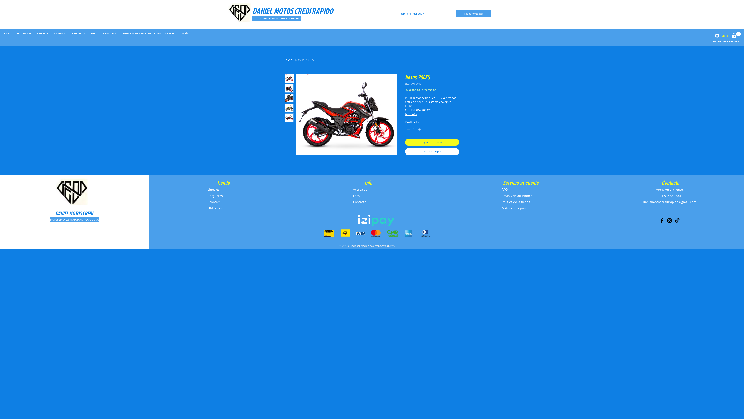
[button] (736, 35)
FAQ (505, 189)
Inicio (289, 60)
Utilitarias (215, 208)
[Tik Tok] (677, 220)
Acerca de (360, 189)
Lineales (214, 189)
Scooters (214, 202)
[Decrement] (408, 129)
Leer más (411, 114)
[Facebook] (662, 220)
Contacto (359, 202)
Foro (356, 196)
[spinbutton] (413, 129)
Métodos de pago (514, 208)
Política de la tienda (516, 202)
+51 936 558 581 (669, 196)
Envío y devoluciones (517, 196)
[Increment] (419, 129)
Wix (393, 245)
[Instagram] (670, 220)
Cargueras (215, 196)
